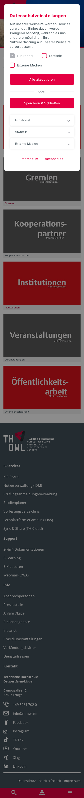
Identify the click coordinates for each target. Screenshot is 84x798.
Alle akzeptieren (42, 79)
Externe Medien (29, 65)
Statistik (55, 56)
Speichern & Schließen (42, 103)
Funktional (25, 56)
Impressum (29, 159)
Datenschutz (53, 159)
